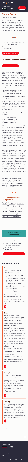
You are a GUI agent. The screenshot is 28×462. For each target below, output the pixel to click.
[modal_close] (22, 140)
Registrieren (22, 8)
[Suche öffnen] (25, 3)
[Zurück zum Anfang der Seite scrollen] (25, 437)
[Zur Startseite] (7, 3)
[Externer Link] (14, 159)
